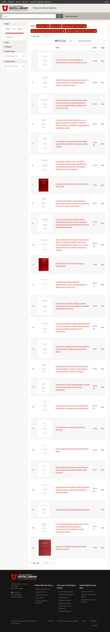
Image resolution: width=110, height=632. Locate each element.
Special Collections (41, 592)
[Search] (59, 16)
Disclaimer (93, 621)
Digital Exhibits (63, 597)
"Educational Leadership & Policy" (47, 31)
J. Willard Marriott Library (19, 584)
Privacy (51, 621)
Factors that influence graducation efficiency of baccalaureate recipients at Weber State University (72, 469)
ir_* (42, 26)
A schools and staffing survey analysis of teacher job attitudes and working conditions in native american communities (72, 203)
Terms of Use (39, 598)
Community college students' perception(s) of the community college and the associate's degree (72, 349)
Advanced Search (71, 16)
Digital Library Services (42, 589)
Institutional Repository (11, 56)
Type (7, 42)
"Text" (55, 26)
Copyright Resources (42, 595)
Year (7, 24)
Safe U (84, 621)
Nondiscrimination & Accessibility (67, 621)
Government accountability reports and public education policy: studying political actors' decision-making (73, 489)
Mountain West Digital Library (88, 596)
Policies (95, 625)
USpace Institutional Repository (64, 607)
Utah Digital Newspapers (66, 594)
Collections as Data (64, 600)
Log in (107, 2)
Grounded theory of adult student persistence (72, 509)
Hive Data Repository (65, 611)
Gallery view (61, 41)
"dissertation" (73, 26)
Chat (26, 2)
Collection (10, 61)
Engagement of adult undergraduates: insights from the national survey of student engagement (73, 387)
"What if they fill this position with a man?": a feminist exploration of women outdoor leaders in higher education (72, 82)
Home (4, 2)
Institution (10, 51)
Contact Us (16, 592)
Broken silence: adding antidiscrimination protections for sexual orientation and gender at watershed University (72, 306)
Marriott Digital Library (65, 592)
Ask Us (18, 2)
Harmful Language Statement (40, 2)
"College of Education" (80, 31)
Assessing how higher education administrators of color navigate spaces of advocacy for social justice (71, 284)
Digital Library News (64, 603)
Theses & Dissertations (44, 7)
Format (8, 47)
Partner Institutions (87, 592)
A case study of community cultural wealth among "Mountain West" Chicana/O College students (72, 143)
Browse (11, 2)
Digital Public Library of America (88, 601)
